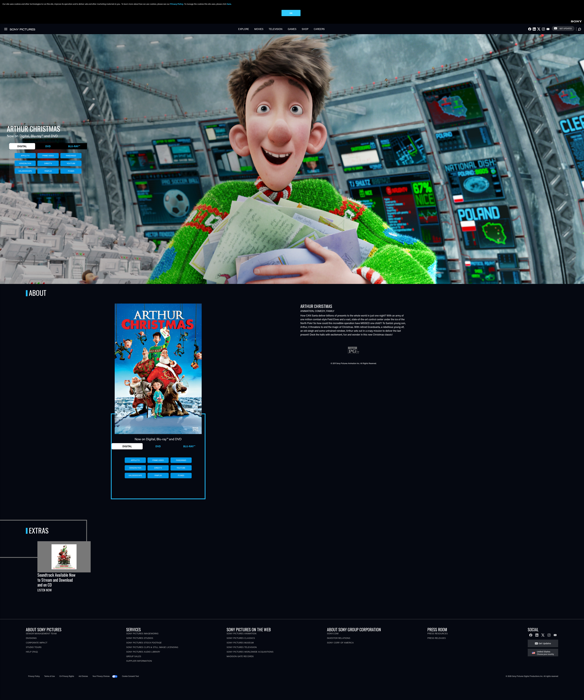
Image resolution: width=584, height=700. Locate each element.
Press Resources (437, 633)
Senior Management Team (41, 633)
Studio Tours (34, 647)
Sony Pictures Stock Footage (144, 642)
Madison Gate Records (240, 656)
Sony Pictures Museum (240, 642)
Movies (258, 29)
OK (291, 13)
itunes (71, 171)
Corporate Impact (36, 642)
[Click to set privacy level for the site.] (116, 676)
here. (229, 4)
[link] (576, 21)
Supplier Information (139, 660)
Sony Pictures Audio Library (143, 651)
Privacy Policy (34, 676)
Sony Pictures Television (242, 647)
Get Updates (566, 28)
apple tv (25, 155)
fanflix (48, 171)
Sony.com (332, 633)
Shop (305, 29)
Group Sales (133, 656)
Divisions (31, 638)
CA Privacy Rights (66, 676)
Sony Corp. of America (340, 642)
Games (292, 29)
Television (275, 29)
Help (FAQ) (32, 651)
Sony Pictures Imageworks (142, 633)
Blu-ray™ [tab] (74, 146)
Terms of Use (49, 676)
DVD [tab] (48, 146)
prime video (48, 155)
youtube (71, 163)
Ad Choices (83, 676)
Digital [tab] (22, 146)
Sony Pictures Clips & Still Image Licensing (152, 647)
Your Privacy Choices (101, 676)
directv (48, 163)
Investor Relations (338, 638)
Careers (319, 29)
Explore (243, 29)
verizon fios (25, 163)
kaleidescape (25, 171)
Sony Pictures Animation (241, 633)
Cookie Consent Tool (130, 676)
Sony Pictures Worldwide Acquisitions (250, 651)
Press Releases (436, 638)
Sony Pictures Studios (139, 638)
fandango (71, 155)
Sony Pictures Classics (241, 638)
